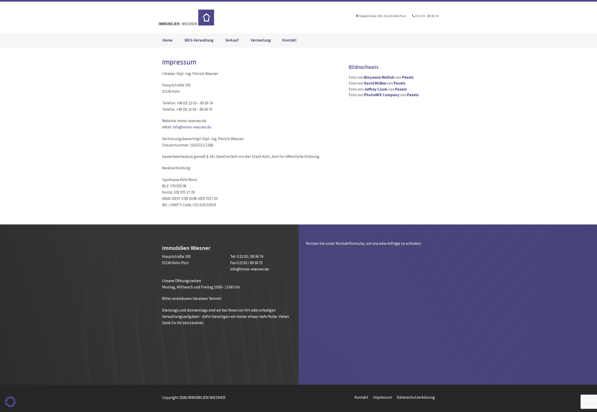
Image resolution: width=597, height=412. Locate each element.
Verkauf (232, 40)
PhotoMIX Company (381, 94)
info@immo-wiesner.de (192, 127)
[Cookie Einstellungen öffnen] (10, 401)
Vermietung (261, 40)
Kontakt (289, 40)
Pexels (408, 77)
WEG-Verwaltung (199, 40)
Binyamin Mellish (379, 77)
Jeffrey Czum (376, 89)
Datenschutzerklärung (416, 397)
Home (168, 40)
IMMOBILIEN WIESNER (186, 17)
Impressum (382, 397)
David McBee (375, 83)
